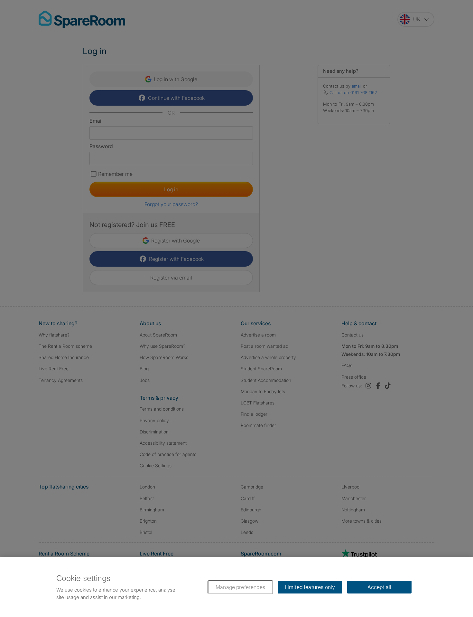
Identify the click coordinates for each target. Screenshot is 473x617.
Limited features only (310, 587)
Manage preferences (240, 587)
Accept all (379, 587)
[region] (236, 587)
